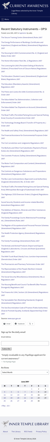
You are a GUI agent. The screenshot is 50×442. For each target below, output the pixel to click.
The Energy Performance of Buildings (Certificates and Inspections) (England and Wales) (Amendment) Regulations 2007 (24, 45)
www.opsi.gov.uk (14, 318)
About (5, 431)
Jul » (8, 406)
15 (32, 395)
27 (18, 401)
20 (18, 398)
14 (25, 395)
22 (32, 398)
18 (5, 398)
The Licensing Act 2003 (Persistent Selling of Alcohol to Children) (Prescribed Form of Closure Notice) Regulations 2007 (23, 69)
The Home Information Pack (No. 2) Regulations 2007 (21, 61)
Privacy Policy (41, 431)
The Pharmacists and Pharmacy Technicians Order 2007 (22, 264)
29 (32, 401)
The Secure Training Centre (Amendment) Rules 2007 (21, 37)
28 (25, 401)
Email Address (6, 337)
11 (5, 395)
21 (25, 398)
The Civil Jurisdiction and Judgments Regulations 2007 (22, 143)
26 (11, 401)
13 (18, 395)
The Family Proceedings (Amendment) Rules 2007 (20, 241)
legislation (23, 33)
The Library (16, 431)
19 (11, 398)
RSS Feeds (28, 431)
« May (3, 406)
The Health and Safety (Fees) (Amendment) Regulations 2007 (24, 130)
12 (11, 395)
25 (5, 401)
